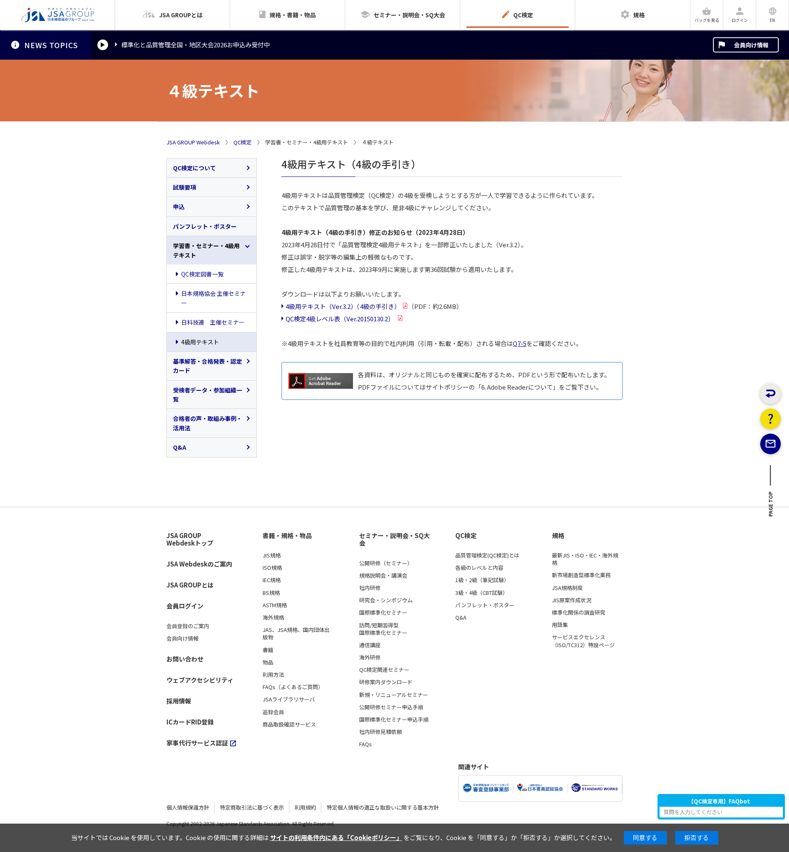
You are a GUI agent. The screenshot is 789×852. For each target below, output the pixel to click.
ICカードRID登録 (190, 721)
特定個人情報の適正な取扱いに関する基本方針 (383, 807)
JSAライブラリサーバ (289, 699)
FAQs (365, 744)
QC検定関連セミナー (384, 669)
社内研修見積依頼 (380, 732)
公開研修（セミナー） (386, 563)
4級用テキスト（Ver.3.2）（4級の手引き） (343, 306)
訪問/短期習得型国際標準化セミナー (383, 629)
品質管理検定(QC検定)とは (487, 555)
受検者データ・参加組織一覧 (207, 394)
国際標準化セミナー (383, 612)
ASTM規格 (275, 605)
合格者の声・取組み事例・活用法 (207, 423)
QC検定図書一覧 (202, 274)
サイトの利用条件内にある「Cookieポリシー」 (336, 837)
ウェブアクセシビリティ (199, 680)
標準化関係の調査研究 (578, 612)
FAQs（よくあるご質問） (293, 687)
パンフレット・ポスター (205, 226)
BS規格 (271, 593)
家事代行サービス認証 (197, 742)
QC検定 (242, 142)
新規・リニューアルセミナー (393, 695)
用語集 (560, 625)
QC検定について (194, 168)
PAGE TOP (771, 506)
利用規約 (305, 807)
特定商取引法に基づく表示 (252, 807)
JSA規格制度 (567, 588)
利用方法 (273, 674)
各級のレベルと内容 (479, 567)
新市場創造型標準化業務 (581, 575)
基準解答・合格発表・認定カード (207, 365)
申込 (179, 206)
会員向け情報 (751, 45)
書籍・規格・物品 (287, 535)
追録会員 (273, 712)
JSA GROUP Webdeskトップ (189, 539)
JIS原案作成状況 (571, 600)
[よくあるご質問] (770, 419)
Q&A (179, 447)
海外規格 (273, 617)
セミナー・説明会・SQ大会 (394, 539)
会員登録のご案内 (187, 626)
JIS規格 (272, 555)
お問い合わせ (184, 659)
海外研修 (370, 657)
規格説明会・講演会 (383, 575)
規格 (558, 535)
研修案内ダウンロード (386, 682)
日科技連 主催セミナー (213, 322)
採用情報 (178, 700)
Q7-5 (519, 343)
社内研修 (370, 588)
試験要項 (184, 187)
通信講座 (370, 645)
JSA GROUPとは (190, 584)
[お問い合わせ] (770, 444)
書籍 (268, 650)
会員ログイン (184, 605)
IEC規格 (272, 580)
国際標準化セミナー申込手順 (394, 719)
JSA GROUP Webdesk (193, 142)
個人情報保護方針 (187, 807)
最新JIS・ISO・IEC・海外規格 (585, 559)
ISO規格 (272, 567)
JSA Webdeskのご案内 (199, 563)
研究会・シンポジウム (386, 600)
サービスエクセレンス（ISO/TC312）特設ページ (583, 641)
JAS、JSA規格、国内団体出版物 (296, 633)
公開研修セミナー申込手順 (391, 707)
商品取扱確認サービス (289, 724)
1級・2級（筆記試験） (482, 580)
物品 (268, 662)
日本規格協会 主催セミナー (213, 297)
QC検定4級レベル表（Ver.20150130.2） (340, 318)
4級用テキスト (200, 342)
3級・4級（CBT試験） (481, 593)
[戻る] (770, 393)
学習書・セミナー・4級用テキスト (206, 250)
